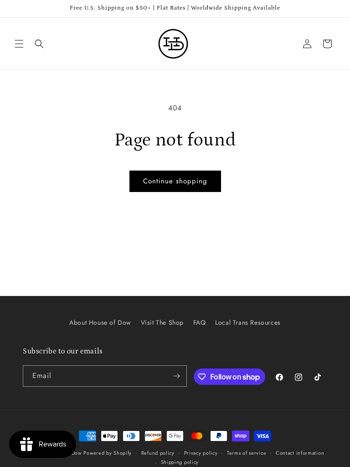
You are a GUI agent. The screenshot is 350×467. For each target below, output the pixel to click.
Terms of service (246, 453)
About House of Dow (100, 322)
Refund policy (158, 453)
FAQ (199, 322)
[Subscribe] (176, 376)
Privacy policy (201, 453)
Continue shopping (175, 181)
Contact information (300, 453)
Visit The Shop (162, 322)
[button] (19, 44)
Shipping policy (180, 462)
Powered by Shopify (107, 453)
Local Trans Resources (248, 322)
